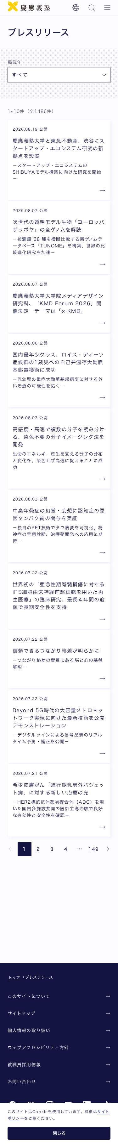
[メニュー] (107, 7)
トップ (14, 977)
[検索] (91, 7)
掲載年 (15, 62)
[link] (10, 849)
